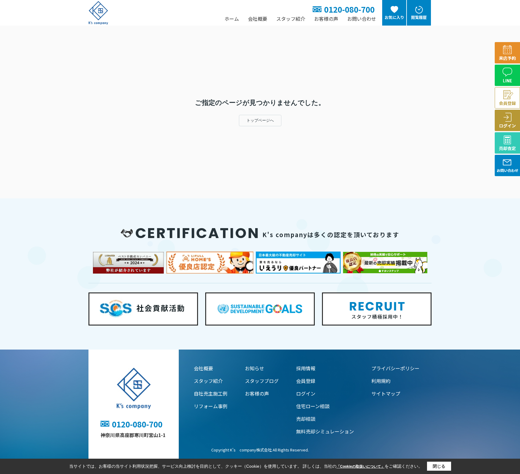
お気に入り (394, 17)
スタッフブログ (262, 380)
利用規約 (381, 380)
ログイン (305, 393)
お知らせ (254, 368)
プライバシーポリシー (395, 368)
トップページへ (260, 120)
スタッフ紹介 (290, 18)
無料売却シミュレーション (325, 431)
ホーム (231, 18)
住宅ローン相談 (313, 406)
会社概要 (257, 18)
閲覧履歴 (419, 17)
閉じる (439, 466)
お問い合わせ (361, 18)
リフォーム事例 (211, 406)
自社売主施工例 (211, 393)
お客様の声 (326, 18)
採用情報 (305, 368)
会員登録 (305, 380)
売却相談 (305, 418)
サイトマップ (385, 393)
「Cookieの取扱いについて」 (360, 466)
